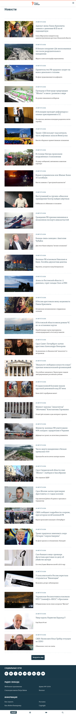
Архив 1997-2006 (45, 686)
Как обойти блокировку (13, 706)
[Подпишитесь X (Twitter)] (16, 673)
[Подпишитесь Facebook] (11, 673)
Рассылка (42, 702)
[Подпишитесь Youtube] (20, 673)
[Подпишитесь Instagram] (29, 673)
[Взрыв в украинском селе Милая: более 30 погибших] (19, 178)
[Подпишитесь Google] (6, 673)
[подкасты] (30, 712)
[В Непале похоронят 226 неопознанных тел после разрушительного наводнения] (19, 52)
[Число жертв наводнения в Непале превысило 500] (19, 452)
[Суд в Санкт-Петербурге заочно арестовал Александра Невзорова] (19, 347)
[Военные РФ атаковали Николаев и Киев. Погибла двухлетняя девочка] (19, 263)
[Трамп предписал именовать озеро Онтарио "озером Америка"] (19, 537)
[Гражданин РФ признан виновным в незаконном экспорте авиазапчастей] (19, 220)
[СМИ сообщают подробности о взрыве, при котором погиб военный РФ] (19, 516)
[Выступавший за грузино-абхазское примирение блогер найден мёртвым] (19, 199)
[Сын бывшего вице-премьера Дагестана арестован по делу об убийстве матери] (19, 558)
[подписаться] (43, 673)
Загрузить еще (38, 657)
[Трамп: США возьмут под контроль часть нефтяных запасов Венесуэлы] (19, 136)
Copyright (42, 706)
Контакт (42, 690)
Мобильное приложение (13, 686)
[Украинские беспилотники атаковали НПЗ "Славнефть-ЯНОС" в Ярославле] (19, 600)
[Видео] (46, 712)
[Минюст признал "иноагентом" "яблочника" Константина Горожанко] (19, 410)
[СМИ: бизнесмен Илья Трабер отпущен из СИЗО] (19, 642)
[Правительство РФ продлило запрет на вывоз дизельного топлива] (19, 73)
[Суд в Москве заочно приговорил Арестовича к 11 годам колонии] (19, 494)
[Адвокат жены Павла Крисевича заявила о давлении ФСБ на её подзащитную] (19, 29)
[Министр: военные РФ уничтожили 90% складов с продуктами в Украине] (19, 431)
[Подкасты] (38, 673)
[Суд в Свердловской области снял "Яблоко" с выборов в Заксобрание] (19, 473)
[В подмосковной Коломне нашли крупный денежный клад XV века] (19, 389)
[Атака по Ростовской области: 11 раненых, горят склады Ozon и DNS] (19, 284)
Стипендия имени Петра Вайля (16, 690)
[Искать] (63, 712)
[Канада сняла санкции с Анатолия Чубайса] (19, 241)
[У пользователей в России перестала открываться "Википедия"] (19, 579)
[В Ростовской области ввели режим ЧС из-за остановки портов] (19, 326)
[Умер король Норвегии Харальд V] (19, 621)
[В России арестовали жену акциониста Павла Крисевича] (19, 305)
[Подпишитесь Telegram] (25, 673)
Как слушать (9, 702)
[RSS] (34, 673)
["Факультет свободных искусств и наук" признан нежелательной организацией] (19, 368)
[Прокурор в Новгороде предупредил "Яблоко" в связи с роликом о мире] (19, 94)
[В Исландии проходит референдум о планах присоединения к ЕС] (19, 115)
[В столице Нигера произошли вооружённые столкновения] (19, 157)
